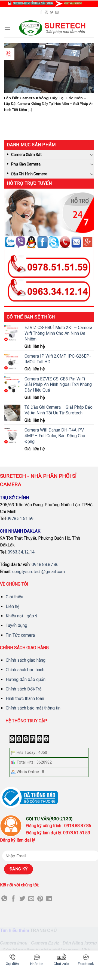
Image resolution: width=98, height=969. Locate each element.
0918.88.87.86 (45, 564)
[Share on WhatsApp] (4, 899)
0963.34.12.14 (21, 552)
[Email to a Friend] (31, 899)
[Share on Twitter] (22, 899)
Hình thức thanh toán (25, 698)
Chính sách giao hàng (25, 660)
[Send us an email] (57, 12)
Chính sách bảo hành (25, 669)
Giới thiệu (14, 596)
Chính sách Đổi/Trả (24, 689)
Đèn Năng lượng (80, 943)
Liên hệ (12, 606)
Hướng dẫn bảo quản (25, 679)
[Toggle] (92, 154)
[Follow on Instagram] (46, 12)
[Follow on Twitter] (51, 12)
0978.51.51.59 (20, 518)
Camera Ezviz (45, 943)
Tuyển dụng (16, 625)
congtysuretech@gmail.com (38, 571)
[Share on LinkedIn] (49, 899)
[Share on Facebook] (13, 899)
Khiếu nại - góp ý (21, 615)
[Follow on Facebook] (41, 12)
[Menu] (7, 27)
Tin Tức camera (20, 635)
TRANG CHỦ (43, 930)
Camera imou (13, 943)
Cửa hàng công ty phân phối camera (40, 950)
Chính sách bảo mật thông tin (33, 708)
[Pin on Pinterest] (40, 899)
